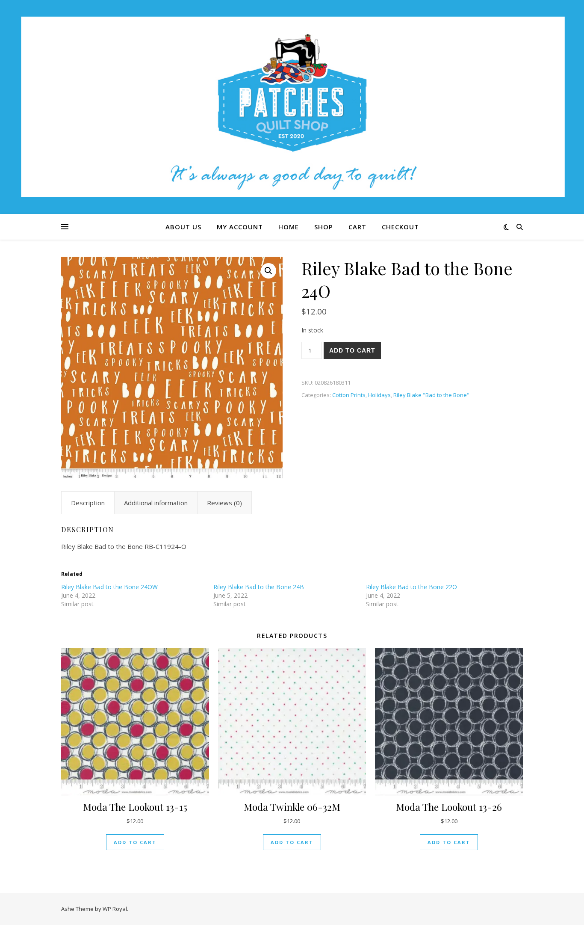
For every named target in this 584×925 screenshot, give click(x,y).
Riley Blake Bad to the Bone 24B (258, 587)
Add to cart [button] (135, 842)
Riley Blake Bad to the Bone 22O (411, 587)
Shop (323, 226)
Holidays (379, 395)
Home (288, 226)
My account (240, 226)
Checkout (400, 226)
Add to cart (352, 350)
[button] (268, 271)
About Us (183, 226)
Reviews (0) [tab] (224, 502)
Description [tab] (88, 502)
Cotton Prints (349, 395)
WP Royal (115, 909)
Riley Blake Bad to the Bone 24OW (109, 587)
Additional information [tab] (156, 502)
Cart (357, 226)
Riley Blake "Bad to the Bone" (431, 395)
